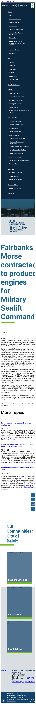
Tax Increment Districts (16, 100)
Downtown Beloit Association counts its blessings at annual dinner (17, 445)
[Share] (3, 489)
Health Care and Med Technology (19, 146)
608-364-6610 (29, 678)
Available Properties (15, 121)
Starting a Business (15, 104)
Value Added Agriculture (17, 153)
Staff (10, 15)
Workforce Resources (15, 180)
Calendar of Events (15, 19)
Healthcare (12, 69)
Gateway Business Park (16, 124)
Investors (12, 53)
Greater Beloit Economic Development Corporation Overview (17, 43)
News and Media (13, 185)
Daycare (11, 73)
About (10, 12)
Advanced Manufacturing (17, 138)
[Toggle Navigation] (32, 5)
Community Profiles (15, 131)
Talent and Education (15, 173)
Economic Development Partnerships (16, 33)
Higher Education (14, 176)
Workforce (11, 169)
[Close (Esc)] (1, 489)
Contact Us (12, 38)
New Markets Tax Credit (16, 97)
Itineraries (11, 194)
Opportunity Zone (14, 93)
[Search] (33, 499)
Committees (13, 26)
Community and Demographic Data (19, 160)
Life (9, 59)
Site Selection (12, 117)
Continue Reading (9, 439)
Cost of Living (13, 80)
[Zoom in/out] (7, 489)
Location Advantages (15, 157)
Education (12, 66)
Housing (11, 62)
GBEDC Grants (13, 107)
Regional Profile (13, 128)
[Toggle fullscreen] (5, 489)
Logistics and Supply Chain (18, 150)
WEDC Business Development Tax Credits (19, 111)
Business (10, 90)
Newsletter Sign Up (14, 85)
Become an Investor (14, 50)
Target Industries (14, 135)
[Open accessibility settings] (3, 701)
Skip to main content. (8, 1)
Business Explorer (14, 164)
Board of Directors (14, 22)
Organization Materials (16, 29)
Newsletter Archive (15, 188)
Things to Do (13, 76)
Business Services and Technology (16, 142)
